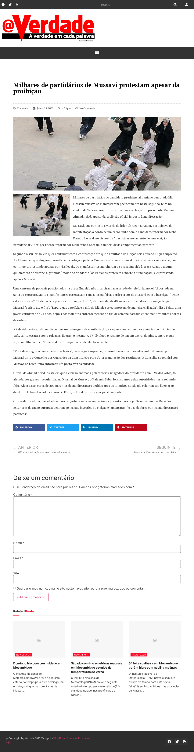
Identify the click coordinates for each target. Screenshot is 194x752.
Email (18, 558)
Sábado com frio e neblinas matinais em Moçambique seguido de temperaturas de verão (96, 667)
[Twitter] (10, 5)
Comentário (23, 494)
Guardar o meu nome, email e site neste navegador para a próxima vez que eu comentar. (81, 588)
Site (16, 573)
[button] (97, 52)
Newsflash (23, 654)
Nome (18, 542)
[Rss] (17, 5)
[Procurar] (175, 4)
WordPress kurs (63, 738)
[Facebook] (3, 5)
